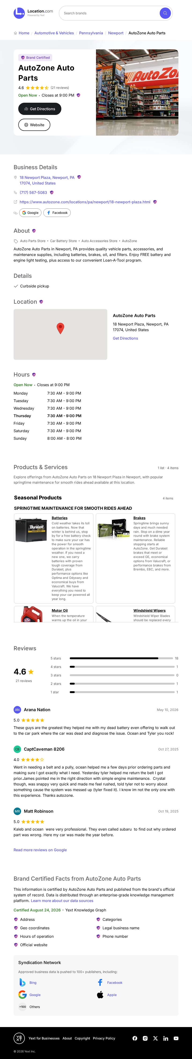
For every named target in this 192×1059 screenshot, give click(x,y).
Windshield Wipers (149, 610)
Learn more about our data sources (62, 900)
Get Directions (125, 338)
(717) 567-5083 (33, 192)
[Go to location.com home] (33, 13)
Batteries (59, 518)
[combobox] (116, 13)
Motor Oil (60, 610)
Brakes (139, 518)
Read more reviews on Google (40, 849)
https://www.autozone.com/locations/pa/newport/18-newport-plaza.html (85, 202)
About (67, 1038)
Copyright (82, 1038)
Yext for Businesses (44, 1038)
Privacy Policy (104, 1038)
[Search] (165, 13)
